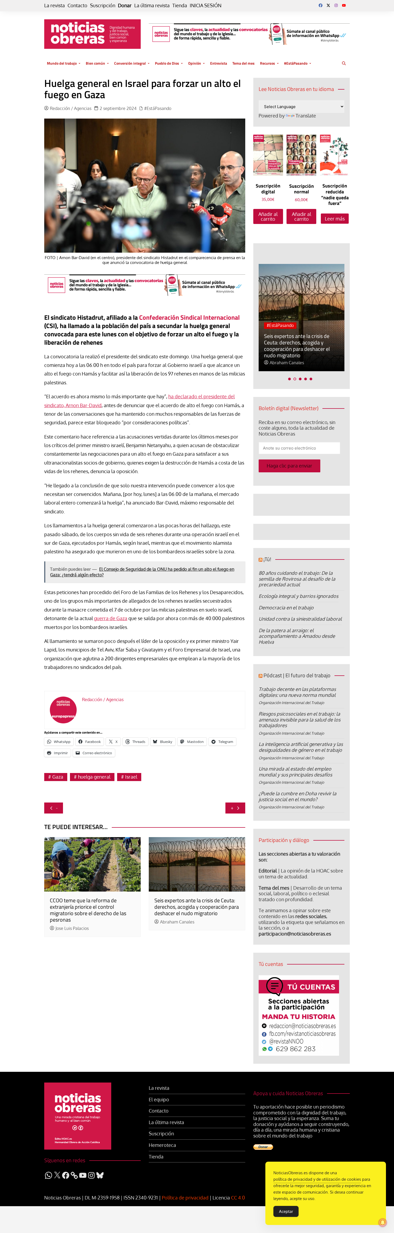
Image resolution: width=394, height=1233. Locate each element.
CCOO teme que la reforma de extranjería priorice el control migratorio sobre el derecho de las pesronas (88, 910)
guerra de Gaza (110, 618)
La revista (54, 5)
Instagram (336, 5)
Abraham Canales (177, 922)
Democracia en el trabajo (286, 607)
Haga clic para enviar (289, 466)
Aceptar (286, 1211)
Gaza (57, 777)
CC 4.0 (238, 1198)
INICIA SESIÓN (205, 5)
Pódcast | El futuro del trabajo (296, 675)
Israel (131, 777)
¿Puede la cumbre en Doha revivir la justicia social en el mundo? (297, 796)
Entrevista (218, 63)
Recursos (267, 63)
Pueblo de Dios (167, 63)
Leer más (335, 219)
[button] (289, 379)
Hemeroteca (162, 1145)
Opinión (194, 63)
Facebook (320, 5)
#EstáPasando (295, 63)
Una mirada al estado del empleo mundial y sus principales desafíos (295, 772)
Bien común (95, 63)
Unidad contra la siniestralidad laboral (300, 619)
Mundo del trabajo (62, 63)
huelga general (94, 777)
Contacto (77, 5)
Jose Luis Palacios (72, 928)
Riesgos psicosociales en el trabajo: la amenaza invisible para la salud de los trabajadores (299, 719)
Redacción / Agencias (70, 108)
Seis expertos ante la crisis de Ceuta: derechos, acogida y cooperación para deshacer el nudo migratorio (196, 906)
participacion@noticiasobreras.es (295, 934)
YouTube (344, 5)
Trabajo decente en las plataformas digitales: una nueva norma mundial (297, 692)
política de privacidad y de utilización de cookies (317, 1179)
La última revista (152, 5)
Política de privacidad (185, 1198)
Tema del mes (243, 63)
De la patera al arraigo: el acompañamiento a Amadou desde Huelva (297, 636)
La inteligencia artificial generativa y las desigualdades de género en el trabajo (301, 747)
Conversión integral (130, 63)
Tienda (179, 5)
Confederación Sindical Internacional (189, 317)
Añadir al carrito (268, 216)
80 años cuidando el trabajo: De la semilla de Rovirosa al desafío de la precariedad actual (297, 578)
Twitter (328, 5)
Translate (306, 116)
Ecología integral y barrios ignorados (298, 596)
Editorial (268, 871)
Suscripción (102, 5)
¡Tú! (267, 559)
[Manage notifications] (382, 1222)
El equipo (159, 1099)
